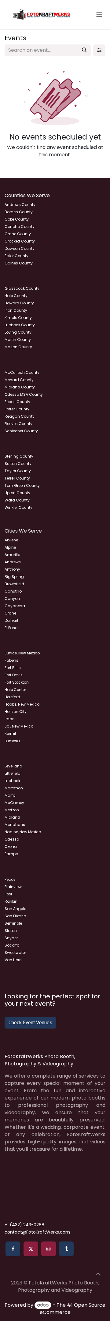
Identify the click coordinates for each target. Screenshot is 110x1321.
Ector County (16, 255)
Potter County (17, 409)
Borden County (19, 211)
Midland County (20, 387)
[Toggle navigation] (99, 15)
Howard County (19, 303)
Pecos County (17, 401)
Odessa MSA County (24, 394)
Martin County (18, 339)
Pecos (10, 879)
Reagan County (20, 416)
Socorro (12, 945)
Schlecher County (21, 431)
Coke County (17, 219)
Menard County (19, 379)
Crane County (18, 233)
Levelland (13, 766)
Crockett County (20, 241)
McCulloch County (22, 372)
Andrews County (20, 204)
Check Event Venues (30, 1022)
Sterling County (19, 456)
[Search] (84, 50)
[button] (98, 1274)
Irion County (16, 310)
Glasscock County (22, 288)
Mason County (18, 346)
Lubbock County (20, 325)
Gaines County (19, 263)
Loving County (18, 332)
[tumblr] (66, 1248)
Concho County (20, 226)
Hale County (16, 295)
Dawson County (20, 248)
